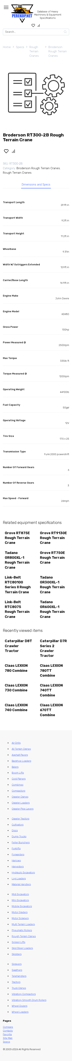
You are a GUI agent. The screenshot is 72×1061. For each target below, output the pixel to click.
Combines (17, 784)
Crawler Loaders (21, 802)
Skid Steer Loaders (22, 948)
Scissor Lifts (18, 942)
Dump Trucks (19, 836)
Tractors (16, 982)
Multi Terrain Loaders (23, 924)
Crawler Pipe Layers (22, 808)
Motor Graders (19, 912)
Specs (20, 47)
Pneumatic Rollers (22, 930)
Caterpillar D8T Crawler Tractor (18, 646)
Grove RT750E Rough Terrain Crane (52, 558)
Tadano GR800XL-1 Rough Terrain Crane (17, 560)
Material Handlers (21, 884)
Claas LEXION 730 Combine (16, 687)
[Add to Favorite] (6, 151)
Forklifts (16, 848)
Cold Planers (19, 778)
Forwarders (18, 854)
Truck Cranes (19, 988)
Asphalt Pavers (20, 754)
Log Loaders (19, 878)
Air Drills (16, 742)
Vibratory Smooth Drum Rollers (29, 1000)
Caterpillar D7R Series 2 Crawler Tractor (53, 648)
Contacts (8, 1030)
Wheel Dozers (19, 1005)
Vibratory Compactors (24, 994)
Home (7, 47)
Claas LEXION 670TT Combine (51, 710)
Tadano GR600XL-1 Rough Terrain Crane (52, 609)
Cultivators (17, 824)
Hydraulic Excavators (23, 872)
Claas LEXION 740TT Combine (51, 690)
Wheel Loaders (20, 1011)
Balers (15, 766)
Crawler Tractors (20, 818)
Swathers (17, 970)
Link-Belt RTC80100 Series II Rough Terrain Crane (18, 584)
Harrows (16, 860)
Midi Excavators (20, 894)
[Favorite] (33, 25)
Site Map (7, 1038)
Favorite (7, 1034)
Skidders (17, 954)
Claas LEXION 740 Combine (16, 707)
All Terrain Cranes (21, 748)
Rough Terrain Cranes (34, 51)
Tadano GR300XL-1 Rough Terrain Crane (52, 584)
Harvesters (18, 866)
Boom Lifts (18, 772)
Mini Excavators (20, 900)
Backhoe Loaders (21, 760)
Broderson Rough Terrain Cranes (57, 51)
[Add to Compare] (13, 151)
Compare (8, 1027)
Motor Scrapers (20, 918)
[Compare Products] (39, 25)
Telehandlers (19, 976)
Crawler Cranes (20, 796)
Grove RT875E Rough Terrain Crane (17, 538)
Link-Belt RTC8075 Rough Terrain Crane (17, 609)
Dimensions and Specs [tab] (36, 184)
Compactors (18, 790)
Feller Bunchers (21, 842)
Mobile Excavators (22, 906)
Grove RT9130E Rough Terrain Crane (53, 538)
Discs (15, 830)
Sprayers (17, 964)
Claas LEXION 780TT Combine (51, 670)
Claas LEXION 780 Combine (16, 668)
